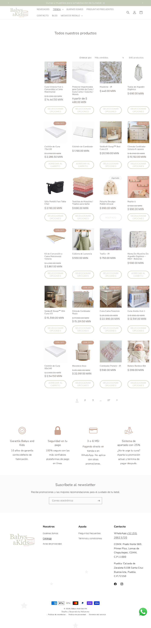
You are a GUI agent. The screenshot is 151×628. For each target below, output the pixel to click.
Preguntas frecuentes (89, 533)
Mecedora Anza (79, 366)
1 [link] (77, 400)
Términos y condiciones (90, 538)
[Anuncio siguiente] (142, 3)
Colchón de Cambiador (82, 146)
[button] (58, 9)
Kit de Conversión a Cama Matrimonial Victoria (53, 256)
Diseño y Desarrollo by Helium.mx (75, 612)
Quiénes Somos (50, 533)
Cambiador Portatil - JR (110, 366)
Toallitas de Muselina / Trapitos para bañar (82, 202)
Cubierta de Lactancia (82, 254)
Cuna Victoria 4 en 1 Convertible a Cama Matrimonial (54, 89)
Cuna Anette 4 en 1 (136, 311)
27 (108, 400)
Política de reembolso (57, 614)
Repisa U (132, 201)
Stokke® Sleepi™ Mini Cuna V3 (55, 312)
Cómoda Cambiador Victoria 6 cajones (137, 147)
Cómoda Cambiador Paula (81, 312)
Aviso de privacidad (52, 543)
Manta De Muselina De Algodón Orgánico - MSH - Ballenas (138, 256)
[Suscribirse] (98, 500)
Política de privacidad (77, 614)
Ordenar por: (85, 57)
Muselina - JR (106, 87)
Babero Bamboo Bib (137, 366)
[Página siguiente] (117, 400)
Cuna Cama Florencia (109, 311)
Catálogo (47, 538)
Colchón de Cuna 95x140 (52, 367)
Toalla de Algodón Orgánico (136, 88)
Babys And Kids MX (79, 609)
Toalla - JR (105, 254)
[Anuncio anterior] (8, 3)
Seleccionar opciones (55, 110)
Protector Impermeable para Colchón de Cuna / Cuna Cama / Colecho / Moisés (83, 91)
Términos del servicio (97, 614)
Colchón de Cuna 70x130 (52, 147)
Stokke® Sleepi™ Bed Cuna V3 (110, 147)
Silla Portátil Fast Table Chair (55, 202)
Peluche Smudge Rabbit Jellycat (107, 202)
